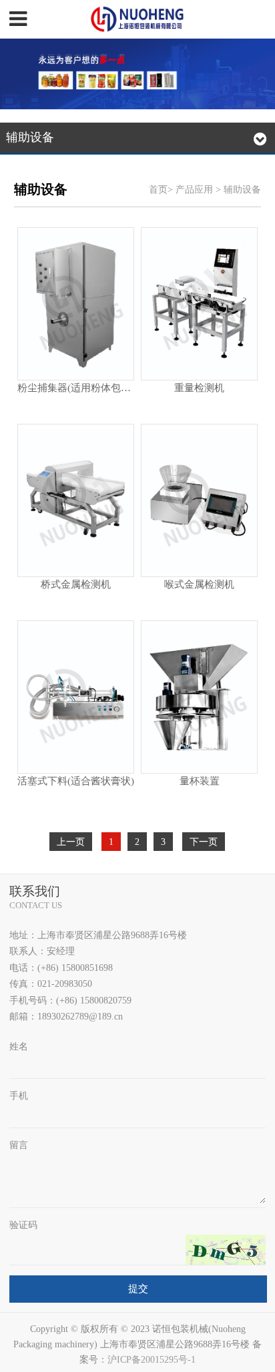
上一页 (71, 841)
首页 (158, 189)
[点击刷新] (226, 1250)
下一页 (204, 841)
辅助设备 (242, 189)
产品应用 (194, 189)
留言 (18, 1144)
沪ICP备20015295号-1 (151, 1360)
